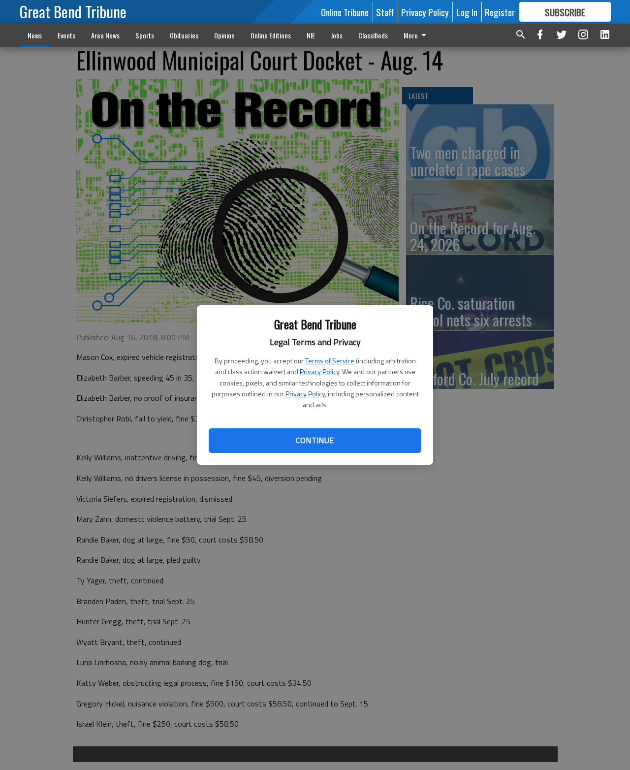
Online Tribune (345, 11)
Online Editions (271, 35)
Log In (467, 11)
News (35, 35)
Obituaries (184, 35)
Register (500, 11)
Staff (385, 11)
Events (66, 35)
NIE (311, 35)
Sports (144, 35)
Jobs (337, 35)
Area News (105, 35)
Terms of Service (329, 360)
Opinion (224, 35)
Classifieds (373, 35)
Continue (315, 440)
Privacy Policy (319, 371)
